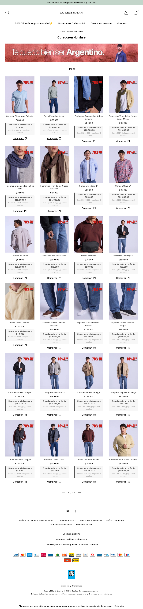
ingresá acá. (81, 594)
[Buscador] (8, 13)
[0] (134, 13)
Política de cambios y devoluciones (36, 520)
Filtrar (71, 68)
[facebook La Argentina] (75, 511)
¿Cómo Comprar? (115, 520)
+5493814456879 (71, 534)
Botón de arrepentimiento (100, 594)
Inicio (62, 32)
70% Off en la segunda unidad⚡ (33, 23)
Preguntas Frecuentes (91, 520)
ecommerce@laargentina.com (71, 539)
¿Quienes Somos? (67, 520)
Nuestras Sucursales (61, 524)
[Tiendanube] (71, 586)
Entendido (119, 606)
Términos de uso (84, 524)
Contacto (122, 23)
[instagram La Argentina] (67, 511)
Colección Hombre (101, 23)
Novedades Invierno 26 (71, 23)
